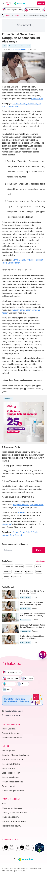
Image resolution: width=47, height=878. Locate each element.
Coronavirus (8, 566)
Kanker (6, 577)
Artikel (17, 15)
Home (8, 15)
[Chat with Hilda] (42, 655)
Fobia (5, 46)
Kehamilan (7, 572)
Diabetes (19, 566)
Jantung (29, 566)
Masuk (41, 3)
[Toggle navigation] (3, 3)
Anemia (39, 572)
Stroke (38, 566)
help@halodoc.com (12, 711)
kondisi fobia (37, 98)
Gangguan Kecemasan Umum (19, 46)
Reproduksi (16, 577)
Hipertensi (29, 572)
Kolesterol (18, 572)
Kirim (38, 550)
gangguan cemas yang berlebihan (28, 504)
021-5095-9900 (11, 715)
